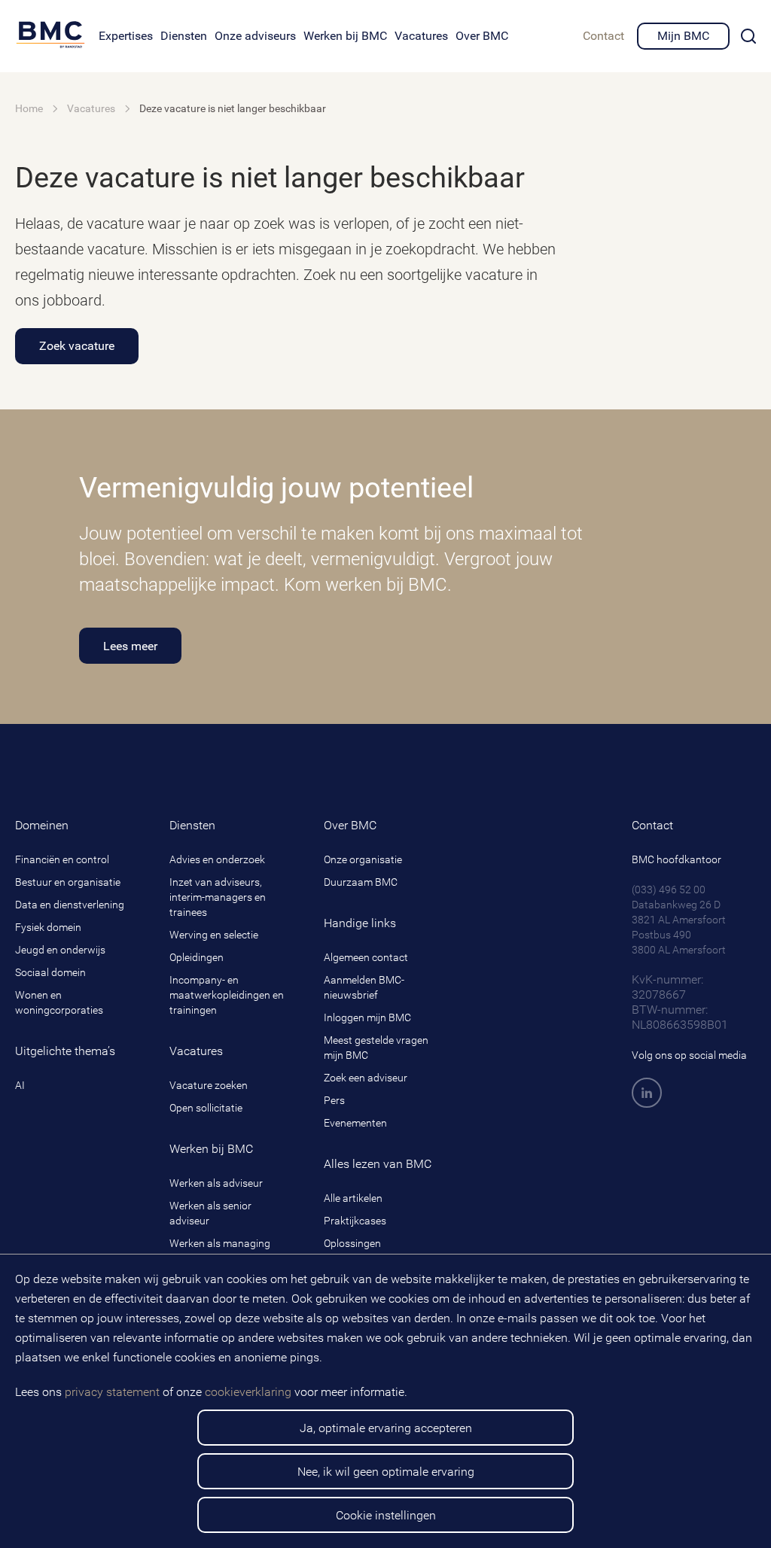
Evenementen (355, 1123)
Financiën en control (62, 859)
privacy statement (112, 1392)
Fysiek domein (48, 927)
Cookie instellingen (386, 1515)
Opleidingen (196, 957)
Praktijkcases (355, 1221)
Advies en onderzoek (217, 859)
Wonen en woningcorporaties (59, 1002)
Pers (334, 1100)
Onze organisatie (363, 859)
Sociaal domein (50, 972)
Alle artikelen (353, 1198)
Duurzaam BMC (361, 882)
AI (20, 1085)
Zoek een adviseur (365, 1078)
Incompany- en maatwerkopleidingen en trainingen (226, 995)
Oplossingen (352, 1243)
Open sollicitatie (205, 1108)
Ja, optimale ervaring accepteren (386, 1428)
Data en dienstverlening (69, 905)
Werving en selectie (213, 935)
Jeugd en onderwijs (60, 950)
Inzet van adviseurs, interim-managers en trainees (217, 897)
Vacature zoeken (208, 1085)
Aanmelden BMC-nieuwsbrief (364, 987)
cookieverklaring (248, 1392)
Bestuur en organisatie (67, 882)
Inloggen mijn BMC (367, 1017)
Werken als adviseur (216, 1183)
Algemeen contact (366, 957)
